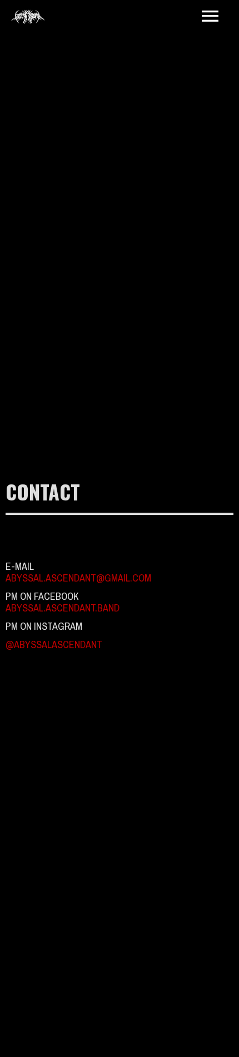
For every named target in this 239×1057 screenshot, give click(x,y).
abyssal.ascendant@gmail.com (78, 578)
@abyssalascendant (54, 644)
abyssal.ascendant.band (63, 608)
